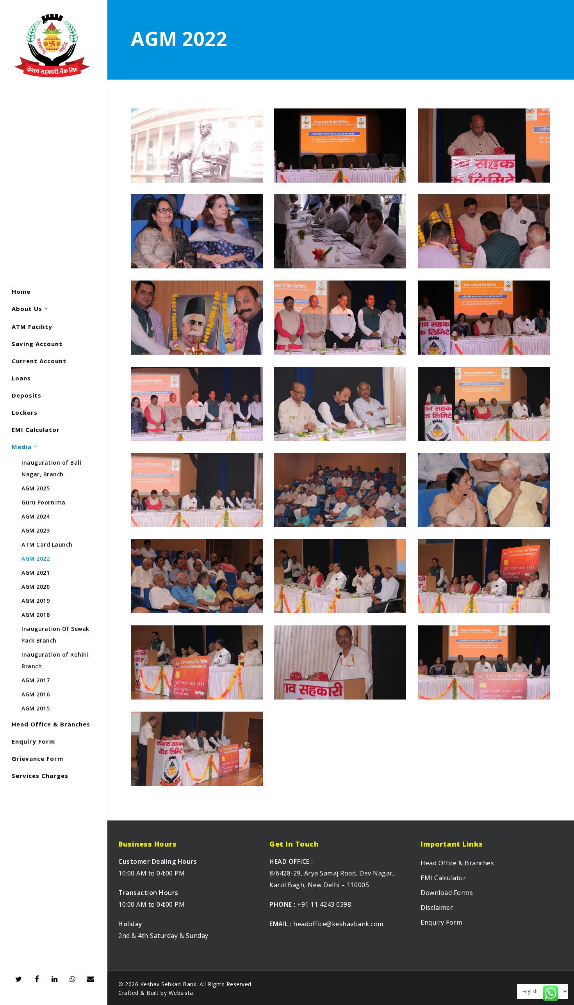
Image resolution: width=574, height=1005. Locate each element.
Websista (181, 992)
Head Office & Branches (457, 863)
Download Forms (447, 892)
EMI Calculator (443, 878)
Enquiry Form (441, 922)
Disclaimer (437, 907)
